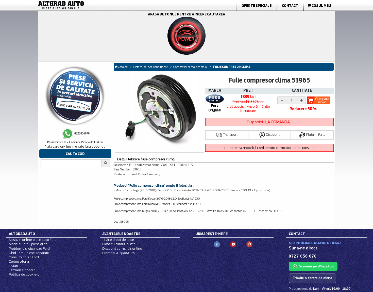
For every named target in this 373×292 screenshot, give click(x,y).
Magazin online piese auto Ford (33, 240)
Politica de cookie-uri (25, 274)
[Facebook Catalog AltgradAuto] (217, 244)
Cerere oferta (19, 261)
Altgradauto (22, 234)
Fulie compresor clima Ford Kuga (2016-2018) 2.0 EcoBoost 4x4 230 (157, 198)
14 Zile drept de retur (118, 240)
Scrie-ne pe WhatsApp (316, 266)
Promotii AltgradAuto (118, 253)
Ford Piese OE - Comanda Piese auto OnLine (75, 142)
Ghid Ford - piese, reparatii (29, 253)
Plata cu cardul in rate (118, 244)
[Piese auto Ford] (85, 5)
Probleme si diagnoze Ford (29, 248)
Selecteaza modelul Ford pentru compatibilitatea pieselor (269, 148)
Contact (290, 6)
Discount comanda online (122, 248)
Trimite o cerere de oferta (312, 278)
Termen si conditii (22, 270)
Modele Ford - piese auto (28, 244)
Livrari (13, 266)
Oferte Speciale (257, 6)
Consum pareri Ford (24, 257)
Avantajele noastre (121, 234)
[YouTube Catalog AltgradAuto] (233, 244)
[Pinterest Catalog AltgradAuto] (249, 244)
